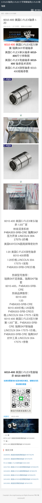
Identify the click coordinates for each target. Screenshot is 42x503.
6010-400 (15, 416)
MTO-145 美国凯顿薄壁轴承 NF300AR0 (16, 444)
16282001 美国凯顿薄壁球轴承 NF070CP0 (17, 459)
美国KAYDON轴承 (10, 13)
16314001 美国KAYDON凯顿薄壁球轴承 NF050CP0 (20, 479)
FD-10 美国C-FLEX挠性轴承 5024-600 (16, 463)
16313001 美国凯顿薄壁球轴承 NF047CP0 (17, 483)
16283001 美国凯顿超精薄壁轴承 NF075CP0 (18, 455)
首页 (2, 13)
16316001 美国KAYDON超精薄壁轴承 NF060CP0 (20, 471)
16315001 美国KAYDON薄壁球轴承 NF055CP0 (19, 475)
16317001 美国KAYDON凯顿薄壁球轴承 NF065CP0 (20, 467)
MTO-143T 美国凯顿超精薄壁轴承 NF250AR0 (18, 438)
